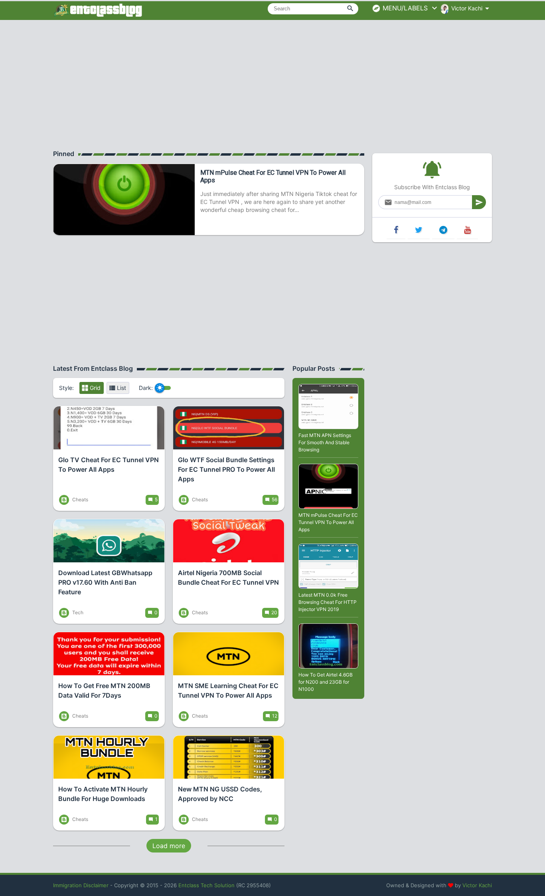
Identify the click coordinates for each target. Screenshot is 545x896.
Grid (95, 387)
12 (274, 716)
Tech (77, 612)
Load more (168, 846)
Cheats (79, 499)
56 (274, 499)
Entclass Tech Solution (206, 885)
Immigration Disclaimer (81, 885)
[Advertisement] (272, 84)
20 (274, 612)
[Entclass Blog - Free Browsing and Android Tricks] (97, 10)
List (121, 387)
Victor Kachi (477, 885)
